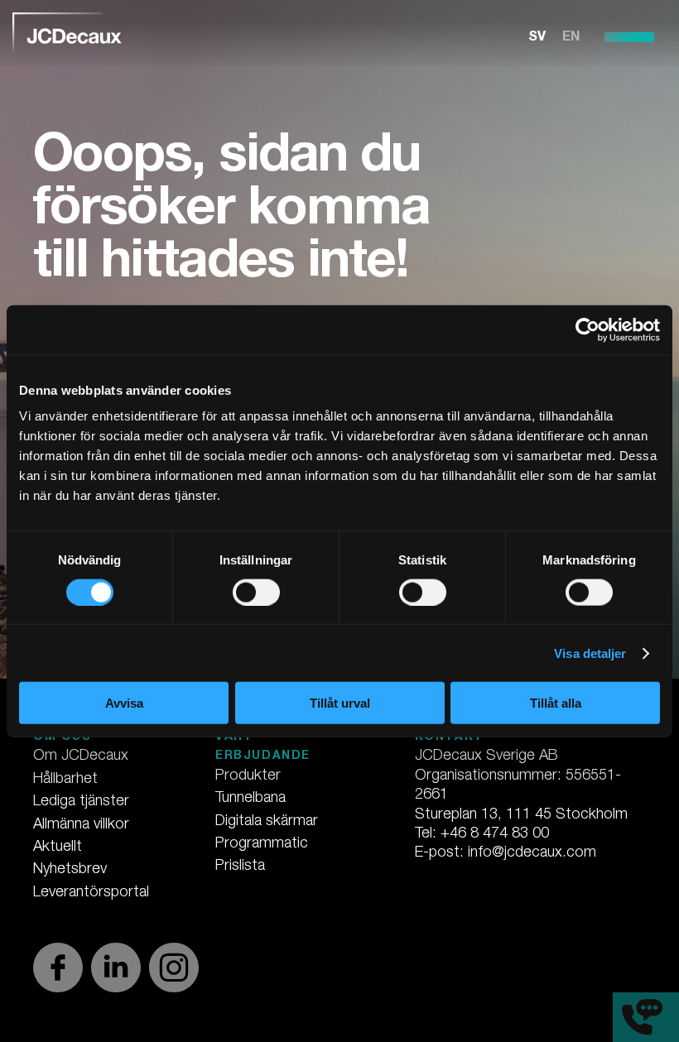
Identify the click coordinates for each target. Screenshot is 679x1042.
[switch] (256, 592)
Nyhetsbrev (70, 869)
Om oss (62, 737)
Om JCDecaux (80, 756)
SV (537, 38)
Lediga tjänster (81, 802)
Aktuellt (57, 847)
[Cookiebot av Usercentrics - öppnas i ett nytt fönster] (587, 329)
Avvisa (124, 703)
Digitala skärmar (266, 821)
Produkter (248, 776)
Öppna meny (629, 37)
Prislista (240, 866)
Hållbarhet (65, 779)
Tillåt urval (340, 703)
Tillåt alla (555, 703)
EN (571, 38)
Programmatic (261, 844)
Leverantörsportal (91, 893)
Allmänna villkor (81, 825)
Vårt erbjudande (263, 747)
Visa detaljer (590, 653)
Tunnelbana (250, 798)
